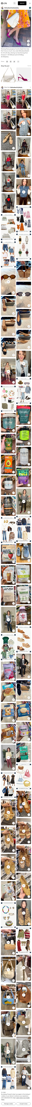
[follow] (30, 8)
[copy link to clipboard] (18, 61)
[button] (30, 3)
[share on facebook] (7, 61)
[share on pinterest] (10, 61)
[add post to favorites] (28, 44)
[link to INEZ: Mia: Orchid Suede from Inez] (23, 74)
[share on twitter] (14, 61)
